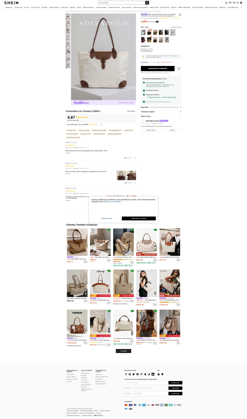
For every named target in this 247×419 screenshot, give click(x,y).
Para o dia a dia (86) (72, 134)
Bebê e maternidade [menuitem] (184, 7)
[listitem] (77, 247)
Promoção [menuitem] (44, 7)
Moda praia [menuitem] (64, 7)
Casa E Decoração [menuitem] (197, 7)
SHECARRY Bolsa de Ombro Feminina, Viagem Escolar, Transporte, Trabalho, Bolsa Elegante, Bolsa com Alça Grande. (147, 300)
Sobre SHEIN (70, 374)
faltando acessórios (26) (73, 137)
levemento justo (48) (99, 134)
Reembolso (84, 377)
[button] (238, 3)
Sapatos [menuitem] (72, 7)
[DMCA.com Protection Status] (130, 408)
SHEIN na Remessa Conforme (86, 390)
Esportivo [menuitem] (174, 7)
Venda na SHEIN (71, 377)
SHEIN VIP (84, 387)
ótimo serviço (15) (85, 134)
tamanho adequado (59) (114, 134)
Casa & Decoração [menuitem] (101, 7)
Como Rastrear (85, 382)
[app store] (158, 375)
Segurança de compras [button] (152, 94)
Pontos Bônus (99, 379)
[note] (118, 265)
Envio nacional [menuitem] (35, 7)
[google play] (162, 375)
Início (67, 11)
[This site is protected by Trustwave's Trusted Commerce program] (125, 408)
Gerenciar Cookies (105, 410)
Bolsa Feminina (85, 11)
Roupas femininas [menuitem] (54, 7)
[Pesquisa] (147, 3)
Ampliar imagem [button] (176, 27)
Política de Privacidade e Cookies (89, 410)
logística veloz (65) (84, 130)
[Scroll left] (239, 7)
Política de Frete (85, 373)
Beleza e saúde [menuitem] (154, 7)
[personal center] (226, 3)
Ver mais (123, 351)
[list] (139, 374)
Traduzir (68, 153)
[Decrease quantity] (151, 62)
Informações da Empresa (73, 415)
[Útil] (125, 158)
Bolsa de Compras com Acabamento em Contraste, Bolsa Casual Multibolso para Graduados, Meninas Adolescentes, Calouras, (124, 257)
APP (158, 370)
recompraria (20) (71, 130)
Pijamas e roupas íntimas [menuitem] (141, 7)
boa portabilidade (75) (115, 130)
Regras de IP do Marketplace (86, 413)
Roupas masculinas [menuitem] (88, 7)
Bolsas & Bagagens (75, 11)
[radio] (143, 32)
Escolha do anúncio (87, 415)
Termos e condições (72, 413)
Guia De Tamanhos (86, 384)
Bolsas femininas (95, 11)
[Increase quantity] (158, 62)
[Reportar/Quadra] (135, 158)
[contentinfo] (153, 405)
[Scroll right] (241, 7)
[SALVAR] (178, 68)
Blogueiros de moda (72, 379)
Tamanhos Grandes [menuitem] (114, 7)
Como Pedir (84, 380)
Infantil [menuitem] (79, 7)
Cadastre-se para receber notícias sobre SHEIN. (140, 379)
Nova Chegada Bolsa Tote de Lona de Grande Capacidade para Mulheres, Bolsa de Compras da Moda (100, 300)
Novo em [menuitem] (26, 7)
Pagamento (128, 401)
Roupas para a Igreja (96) (99, 130)
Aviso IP (98, 413)
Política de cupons (100, 381)
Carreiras (69, 381)
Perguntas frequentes (101, 383)
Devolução (84, 375)
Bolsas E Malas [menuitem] (165, 7)
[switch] (101, 124)
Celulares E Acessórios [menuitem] (211, 7)
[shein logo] (11, 2)
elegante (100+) (128, 130)
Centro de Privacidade (72, 410)
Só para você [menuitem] (18, 7)
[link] (230, 2)
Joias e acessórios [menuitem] (127, 7)
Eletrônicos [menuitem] (222, 7)
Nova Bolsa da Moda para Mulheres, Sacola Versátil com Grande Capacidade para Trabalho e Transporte (77, 298)
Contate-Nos (99, 374)
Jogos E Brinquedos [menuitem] (233, 7)
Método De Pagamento (102, 377)
